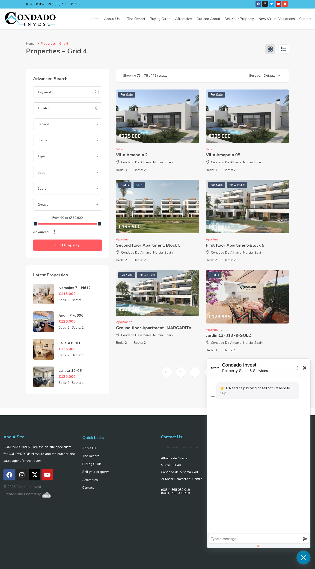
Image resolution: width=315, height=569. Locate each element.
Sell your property (95, 472)
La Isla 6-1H (69, 343)
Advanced (41, 232)
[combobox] (67, 124)
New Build (237, 185)
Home (95, 18)
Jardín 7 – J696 (71, 315)
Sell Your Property (239, 18)
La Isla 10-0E (70, 370)
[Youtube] (278, 4)
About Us (112, 18)
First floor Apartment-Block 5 (235, 245)
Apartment (124, 239)
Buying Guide (160, 18)
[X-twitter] (34, 474)
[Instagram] (265, 4)
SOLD (125, 185)
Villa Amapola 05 (223, 155)
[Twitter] (271, 4)
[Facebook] (258, 4)
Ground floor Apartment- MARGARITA (153, 328)
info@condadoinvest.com (179, 447)
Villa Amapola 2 (132, 155)
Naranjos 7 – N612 (75, 287)
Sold (139, 185)
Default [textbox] (269, 75)
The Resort (136, 18)
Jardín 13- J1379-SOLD (228, 335)
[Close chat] (303, 557)
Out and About (208, 18)
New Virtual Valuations (276, 18)
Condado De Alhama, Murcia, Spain (147, 162)
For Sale (127, 94)
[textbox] (67, 124)
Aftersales (183, 18)
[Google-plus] (285, 4)
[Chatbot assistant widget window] (258, 453)
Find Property (67, 245)
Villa (119, 149)
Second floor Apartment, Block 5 (148, 245)
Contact (305, 18)
